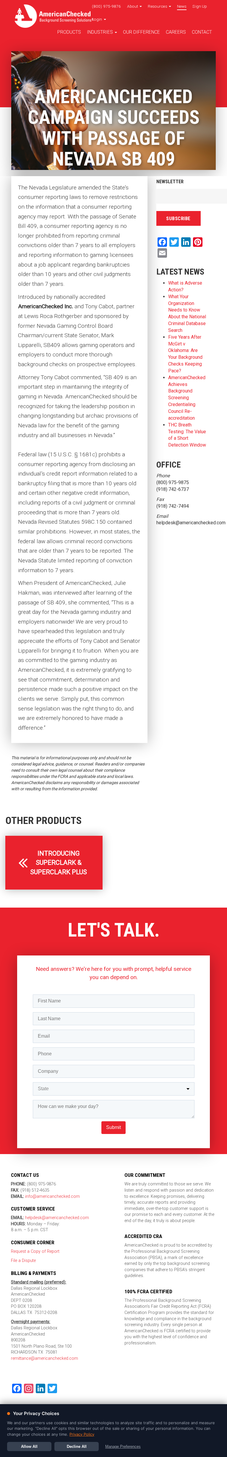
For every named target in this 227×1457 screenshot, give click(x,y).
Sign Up (199, 6)
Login (97, 19)
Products (69, 32)
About (133, 6)
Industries (100, 32)
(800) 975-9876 (106, 6)
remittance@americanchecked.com (44, 1358)
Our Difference (141, 32)
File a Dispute (23, 1260)
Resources (158, 6)
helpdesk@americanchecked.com (56, 1217)
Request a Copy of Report (35, 1251)
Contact (202, 32)
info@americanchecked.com (52, 1196)
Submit (113, 1127)
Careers (176, 32)
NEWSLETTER (170, 181)
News (182, 6)
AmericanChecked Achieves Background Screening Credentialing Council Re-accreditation (186, 398)
